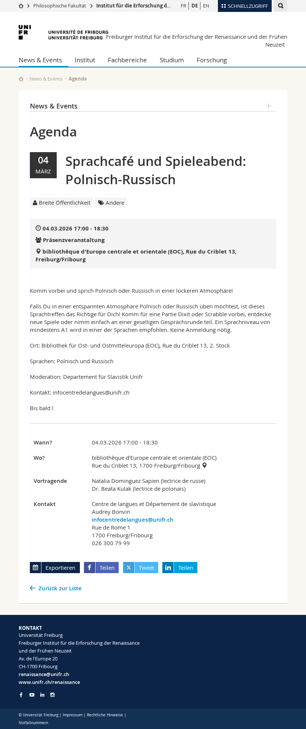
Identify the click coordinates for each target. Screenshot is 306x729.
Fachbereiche (127, 60)
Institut (85, 60)
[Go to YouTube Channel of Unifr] (31, 694)
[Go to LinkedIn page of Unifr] (42, 694)
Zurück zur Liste (60, 588)
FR (183, 5)
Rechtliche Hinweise (105, 715)
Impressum (72, 715)
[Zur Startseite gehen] (21, 5)
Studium (172, 60)
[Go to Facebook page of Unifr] (21, 694)
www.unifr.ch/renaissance (49, 682)
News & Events (40, 60)
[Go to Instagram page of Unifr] (52, 694)
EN (206, 5)
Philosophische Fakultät (59, 5)
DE (194, 5)
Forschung (212, 60)
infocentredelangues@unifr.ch (133, 520)
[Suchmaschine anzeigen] (280, 6)
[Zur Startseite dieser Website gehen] (21, 79)
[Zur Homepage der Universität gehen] (63, 32)
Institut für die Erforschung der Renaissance (150, 5)
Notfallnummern (33, 722)
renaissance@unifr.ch (44, 674)
